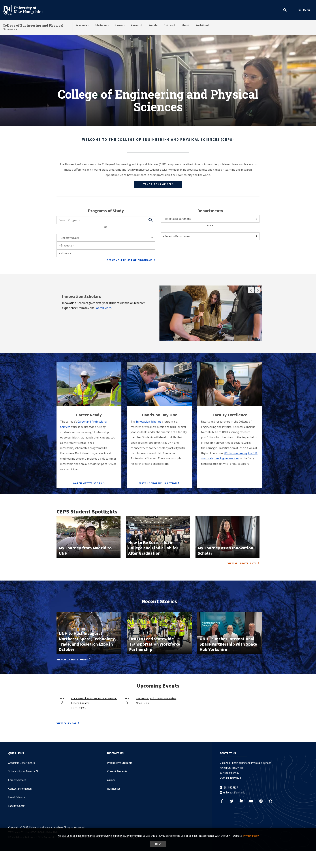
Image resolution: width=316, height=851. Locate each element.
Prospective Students (119, 763)
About (185, 25)
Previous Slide (251, 290)
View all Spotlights (242, 563)
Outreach (169, 25)
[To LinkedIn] (243, 801)
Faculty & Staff (16, 806)
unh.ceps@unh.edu (234, 792)
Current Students (117, 771)
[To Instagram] (263, 801)
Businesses (114, 788)
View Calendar (67, 723)
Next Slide (257, 290)
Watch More (103, 308)
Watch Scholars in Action (158, 483)
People (152, 25)
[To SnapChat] (272, 801)
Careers (120, 25)
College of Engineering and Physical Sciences (33, 27)
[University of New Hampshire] (25, 10)
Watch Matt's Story (87, 483)
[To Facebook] (224, 801)
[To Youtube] (253, 801)
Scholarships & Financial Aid (23, 771)
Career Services (17, 780)
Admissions (102, 25)
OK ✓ (158, 844)
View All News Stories (72, 659)
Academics (82, 25)
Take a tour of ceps (158, 184)
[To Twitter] (234, 801)
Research (136, 25)
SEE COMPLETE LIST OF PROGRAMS (130, 260)
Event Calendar (17, 797)
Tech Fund (202, 25)
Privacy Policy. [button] (251, 835)
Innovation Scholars (148, 421)
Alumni (111, 780)
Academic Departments (21, 763)
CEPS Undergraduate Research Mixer (156, 698)
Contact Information (20, 788)
